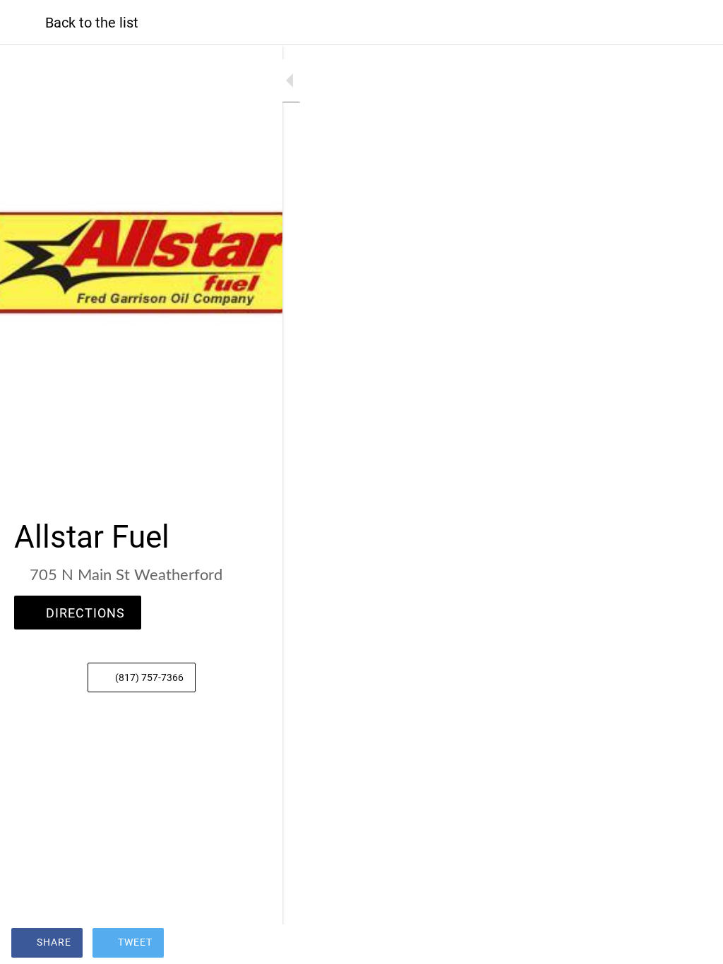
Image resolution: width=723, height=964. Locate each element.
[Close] (22, 22)
